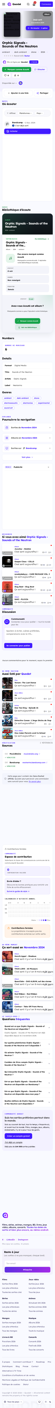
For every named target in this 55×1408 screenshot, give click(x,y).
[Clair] (46, 1402)
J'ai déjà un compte (13, 1142)
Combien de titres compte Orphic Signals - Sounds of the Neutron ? (24, 1063)
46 (50, 603)
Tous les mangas (9, 1331)
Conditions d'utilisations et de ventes (18, 1375)
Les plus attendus (10, 1288)
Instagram (23, 1239)
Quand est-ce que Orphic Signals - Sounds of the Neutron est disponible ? (24, 1027)
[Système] (39, 1401)
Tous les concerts (36, 1349)
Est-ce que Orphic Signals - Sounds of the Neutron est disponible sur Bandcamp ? (23, 1082)
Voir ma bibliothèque (29, 327)
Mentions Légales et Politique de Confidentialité (23, 1380)
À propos (6, 1362)
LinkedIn (10, 1239)
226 (44, 603)
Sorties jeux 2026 (36, 1284)
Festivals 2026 (35, 1345)
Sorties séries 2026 (10, 1303)
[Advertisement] (27, 168)
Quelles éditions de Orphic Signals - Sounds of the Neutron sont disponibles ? (24, 1102)
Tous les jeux (34, 1292)
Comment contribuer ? (23, 1362)
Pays (39, 113)
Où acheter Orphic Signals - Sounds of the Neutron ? (23, 1053)
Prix (49, 1362)
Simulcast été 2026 (37, 1303)
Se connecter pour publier (18, 645)
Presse (25, 1366)
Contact (34, 1366)
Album (47, 14)
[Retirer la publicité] (48, 467)
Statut (26, 1384)
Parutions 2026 (9, 1341)
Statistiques (7, 1366)
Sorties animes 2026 (38, 1307)
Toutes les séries (9, 1311)
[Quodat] (5, 1215)
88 (45, 577)
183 (50, 590)
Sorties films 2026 (10, 1284)
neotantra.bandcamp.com (33, 762)
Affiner (12, 113)
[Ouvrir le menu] (3, 4)
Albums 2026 (34, 1322)
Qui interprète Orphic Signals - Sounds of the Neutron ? (25, 1073)
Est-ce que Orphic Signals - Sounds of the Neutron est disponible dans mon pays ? (23, 1092)
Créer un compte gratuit (18, 1136)
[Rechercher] (28, 4)
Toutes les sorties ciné (12, 1292)
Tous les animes (36, 1311)
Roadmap (40, 1362)
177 (45, 552)
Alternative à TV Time (11, 1371)
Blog (18, 1366)
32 (50, 577)
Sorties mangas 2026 (11, 1322)
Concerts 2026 (35, 1341)
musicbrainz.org (31, 754)
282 (43, 565)
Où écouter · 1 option (39, 28)
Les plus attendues (10, 1307)
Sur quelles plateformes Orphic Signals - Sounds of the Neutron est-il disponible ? (23, 1044)
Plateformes (25, 113)
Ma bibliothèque (40, 239)
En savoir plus (35, 781)
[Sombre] (50, 1402)
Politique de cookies (11, 1384)
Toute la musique (36, 1331)
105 (43, 590)
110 (49, 565)
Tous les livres (8, 1349)
